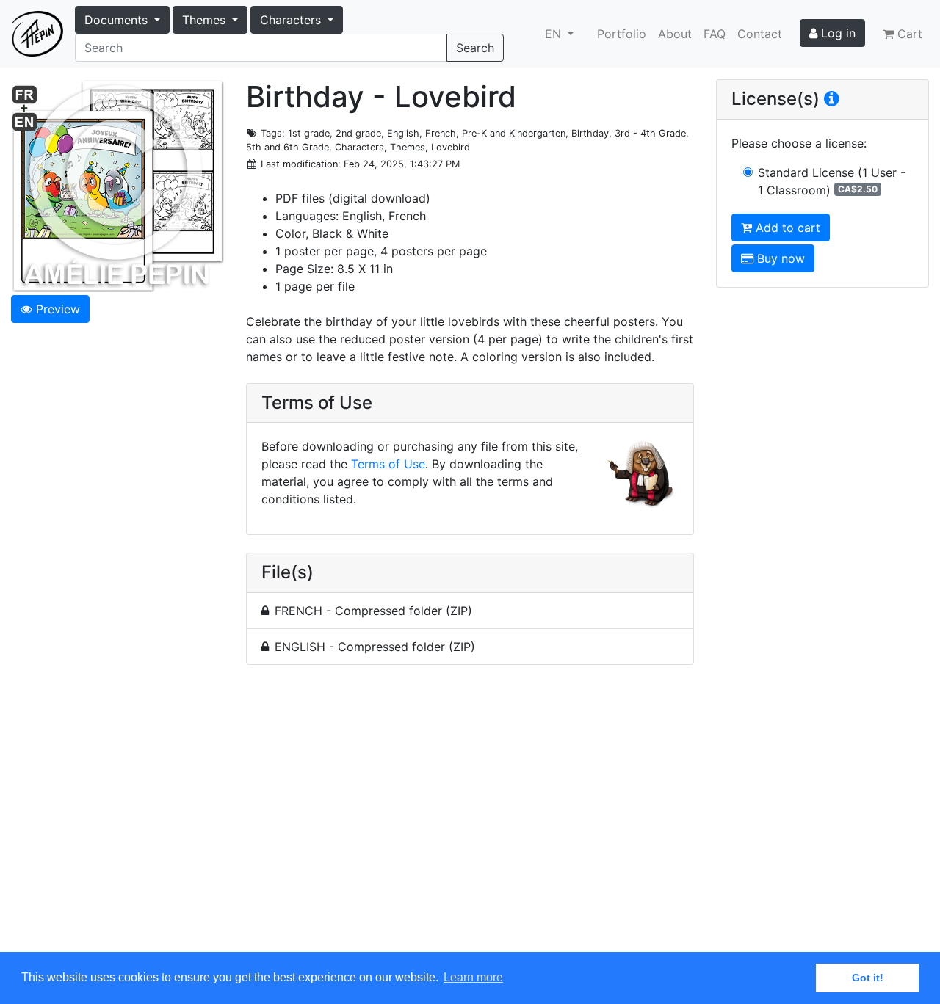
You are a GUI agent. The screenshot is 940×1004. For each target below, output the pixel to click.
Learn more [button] (473, 977)
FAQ (715, 33)
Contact (759, 33)
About (675, 33)
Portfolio (621, 33)
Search (475, 47)
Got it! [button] (867, 977)
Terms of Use (388, 463)
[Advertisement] (470, 817)
